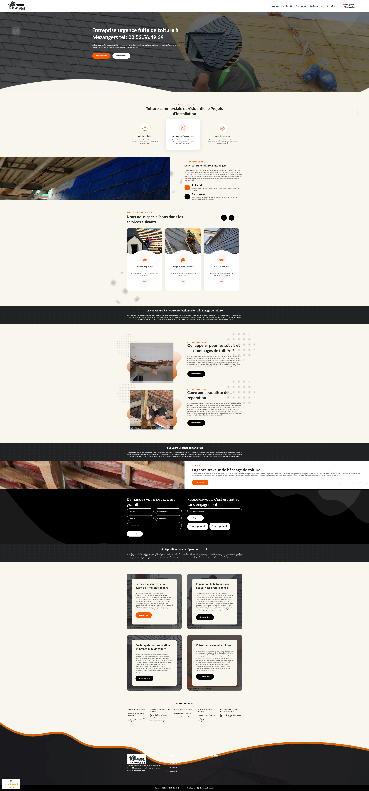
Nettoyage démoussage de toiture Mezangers (160, 710)
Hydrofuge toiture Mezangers (206, 715)
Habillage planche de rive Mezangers (205, 720)
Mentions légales (189, 788)
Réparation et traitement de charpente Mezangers (229, 710)
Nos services (301, 6)
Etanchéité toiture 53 (221, 267)
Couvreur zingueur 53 (144, 267)
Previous (224, 218)
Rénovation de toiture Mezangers (184, 717)
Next (231, 218)
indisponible (350, 5)
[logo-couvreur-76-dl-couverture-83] (136, 763)
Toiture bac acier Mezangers (182, 713)
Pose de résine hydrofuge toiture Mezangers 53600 (230, 716)
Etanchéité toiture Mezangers (136, 709)
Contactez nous (316, 6)
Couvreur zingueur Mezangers (183, 709)
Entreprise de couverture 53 (281, 6)
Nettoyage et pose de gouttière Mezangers (136, 720)
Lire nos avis (11, 787)
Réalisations (331, 6)
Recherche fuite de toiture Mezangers (158, 716)
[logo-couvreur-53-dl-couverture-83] (16, 10)
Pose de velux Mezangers (158, 721)
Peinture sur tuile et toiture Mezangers (135, 714)
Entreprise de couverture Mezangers (205, 710)
